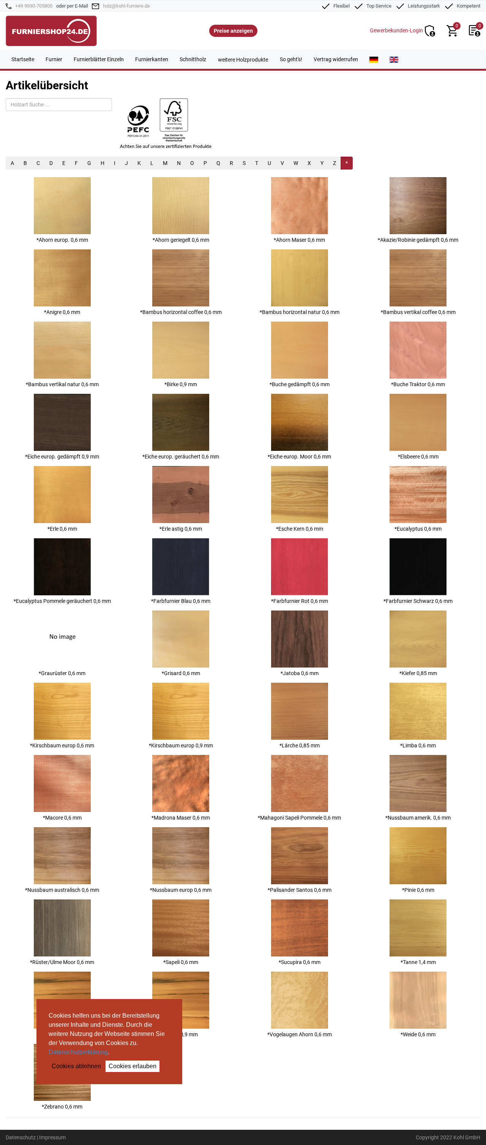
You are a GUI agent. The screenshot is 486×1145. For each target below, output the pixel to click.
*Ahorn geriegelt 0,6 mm (181, 240)
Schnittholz (193, 59)
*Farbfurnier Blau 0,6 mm (180, 601)
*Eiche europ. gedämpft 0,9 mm (62, 457)
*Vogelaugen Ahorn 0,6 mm (299, 1034)
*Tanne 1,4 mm (418, 962)
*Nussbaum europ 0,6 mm (180, 890)
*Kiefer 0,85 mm (418, 673)
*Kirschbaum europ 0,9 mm (181, 745)
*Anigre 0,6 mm (62, 312)
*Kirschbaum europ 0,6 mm (62, 745)
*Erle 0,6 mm (62, 529)
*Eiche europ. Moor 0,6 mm (299, 457)
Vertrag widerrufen (336, 59)
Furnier (54, 59)
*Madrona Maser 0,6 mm (180, 818)
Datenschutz (21, 1137)
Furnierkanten (151, 59)
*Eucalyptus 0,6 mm (418, 529)
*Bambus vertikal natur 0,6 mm (62, 384)
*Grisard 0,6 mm (181, 673)
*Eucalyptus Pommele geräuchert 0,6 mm (62, 601)
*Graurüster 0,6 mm (62, 673)
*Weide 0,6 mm (418, 1034)
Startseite (22, 59)
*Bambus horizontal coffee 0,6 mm (181, 312)
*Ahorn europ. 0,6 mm (62, 240)
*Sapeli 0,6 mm (180, 962)
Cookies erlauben (132, 1066)
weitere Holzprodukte (243, 60)
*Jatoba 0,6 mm (300, 673)
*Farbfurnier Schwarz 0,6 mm (418, 601)
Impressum (52, 1137)
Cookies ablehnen (76, 1066)
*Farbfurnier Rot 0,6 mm (299, 601)
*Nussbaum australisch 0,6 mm (62, 890)
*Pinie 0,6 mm (418, 890)
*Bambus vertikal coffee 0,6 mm (418, 312)
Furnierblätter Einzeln (99, 59)
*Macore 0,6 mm (62, 818)
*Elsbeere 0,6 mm (418, 457)
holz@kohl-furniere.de (126, 6)
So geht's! (291, 59)
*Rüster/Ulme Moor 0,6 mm (62, 962)
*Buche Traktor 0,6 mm (418, 384)
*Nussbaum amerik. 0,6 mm (418, 818)
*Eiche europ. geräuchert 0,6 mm (180, 457)
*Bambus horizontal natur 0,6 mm (299, 312)
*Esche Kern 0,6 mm (299, 529)
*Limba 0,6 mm (418, 745)
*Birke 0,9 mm (180, 384)
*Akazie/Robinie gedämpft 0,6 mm (418, 240)
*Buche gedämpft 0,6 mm (300, 384)
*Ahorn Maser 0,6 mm (299, 240)
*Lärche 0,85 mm (299, 745)
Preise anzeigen (233, 31)
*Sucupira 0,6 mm (299, 962)
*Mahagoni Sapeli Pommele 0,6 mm (299, 818)
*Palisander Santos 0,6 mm (299, 890)
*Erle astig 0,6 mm (180, 529)
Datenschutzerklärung (78, 1052)
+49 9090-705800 (33, 6)
